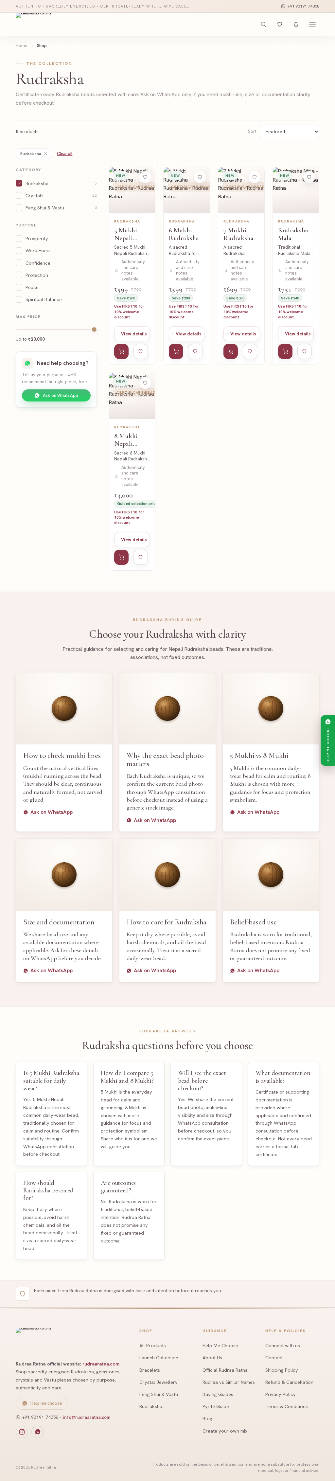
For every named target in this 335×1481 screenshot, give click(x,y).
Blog (207, 1418)
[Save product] (145, 177)
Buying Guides (218, 1394)
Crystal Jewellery (158, 1382)
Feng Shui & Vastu (158, 1394)
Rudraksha (30, 153)
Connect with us (282, 1345)
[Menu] (312, 24)
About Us (212, 1357)
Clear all (64, 153)
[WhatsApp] (37, 1432)
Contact (274, 1357)
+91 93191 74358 (303, 6)
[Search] (263, 24)
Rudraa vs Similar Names (229, 1382)
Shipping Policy (281, 1370)
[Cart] (296, 24)
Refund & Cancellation (289, 1382)
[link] (132, 266)
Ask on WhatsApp (60, 395)
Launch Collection (158, 1357)
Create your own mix (225, 1431)
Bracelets (149, 1370)
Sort (252, 131)
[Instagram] (22, 1432)
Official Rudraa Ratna (225, 1370)
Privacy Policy (280, 1394)
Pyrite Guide (216, 1406)
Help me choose (46, 1403)
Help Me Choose (220, 1345)
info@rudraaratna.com (86, 1417)
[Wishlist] (280, 24)
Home (21, 45)
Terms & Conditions (286, 1406)
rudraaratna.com (100, 1364)
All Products (152, 1345)
